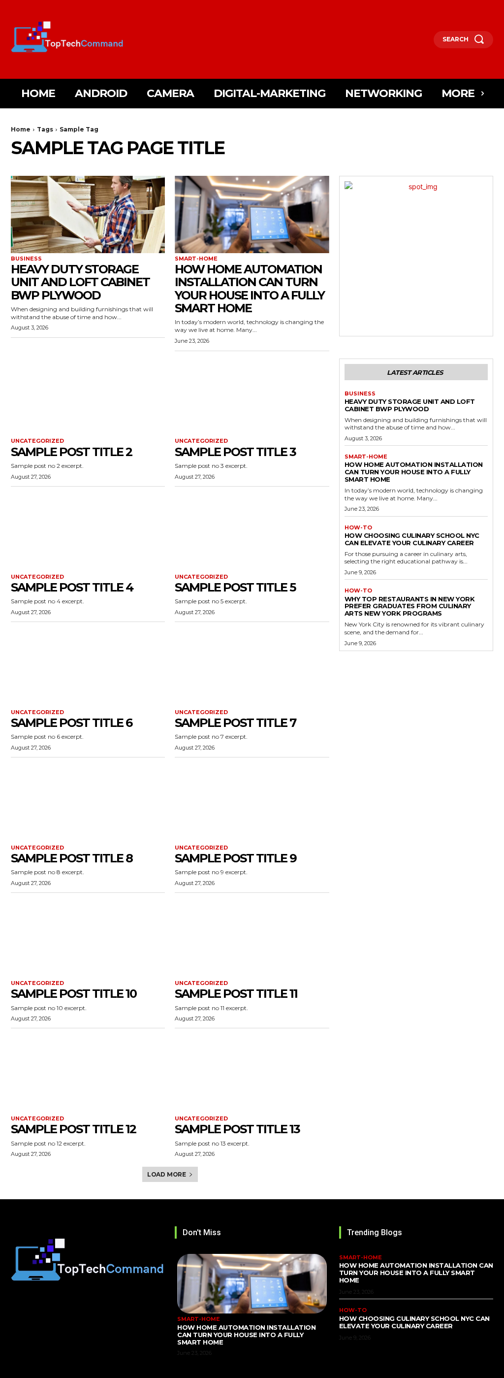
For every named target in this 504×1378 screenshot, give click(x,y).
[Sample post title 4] (88, 532)
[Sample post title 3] (252, 397)
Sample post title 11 (236, 993)
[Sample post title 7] (252, 668)
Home (21, 129)
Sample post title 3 (235, 452)
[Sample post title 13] (252, 1074)
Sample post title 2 (71, 452)
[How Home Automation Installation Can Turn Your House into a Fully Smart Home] (252, 214)
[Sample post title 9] (252, 803)
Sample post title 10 (73, 993)
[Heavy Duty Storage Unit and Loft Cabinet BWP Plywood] (88, 214)
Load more (166, 1174)
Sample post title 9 (235, 858)
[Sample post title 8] (88, 803)
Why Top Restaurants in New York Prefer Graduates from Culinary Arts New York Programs (410, 606)
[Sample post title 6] (88, 668)
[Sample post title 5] (252, 532)
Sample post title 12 (73, 1129)
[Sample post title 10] (88, 939)
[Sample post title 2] (88, 397)
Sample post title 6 (71, 723)
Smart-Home (196, 259)
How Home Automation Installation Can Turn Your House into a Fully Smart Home (249, 288)
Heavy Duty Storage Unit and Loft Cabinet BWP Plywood (80, 282)
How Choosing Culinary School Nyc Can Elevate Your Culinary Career (412, 539)
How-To (358, 528)
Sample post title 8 (71, 858)
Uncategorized (37, 441)
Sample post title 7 (235, 723)
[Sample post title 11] (252, 939)
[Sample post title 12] (88, 1074)
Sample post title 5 (235, 587)
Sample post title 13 (237, 1129)
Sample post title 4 (72, 587)
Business (26, 259)
